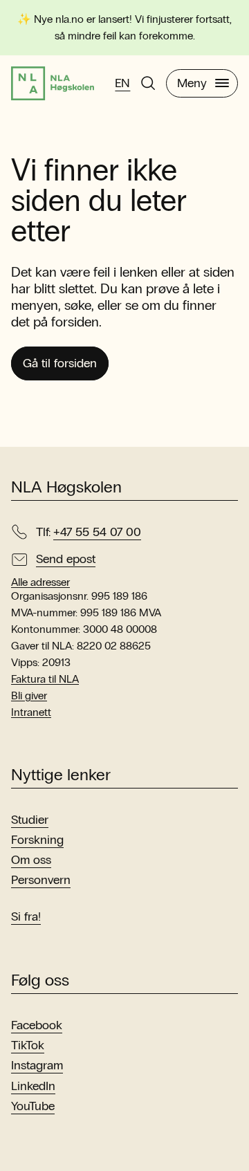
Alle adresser (40, 582)
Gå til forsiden (60, 363)
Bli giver (29, 695)
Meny (192, 83)
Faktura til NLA (45, 678)
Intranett (31, 712)
